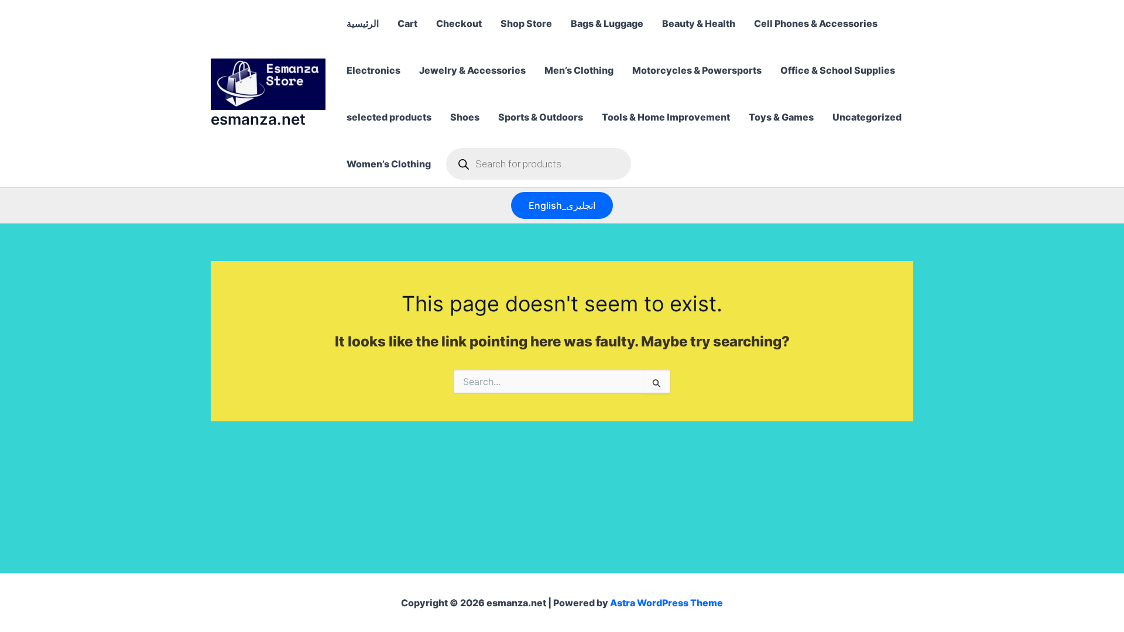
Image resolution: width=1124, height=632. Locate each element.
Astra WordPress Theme (666, 603)
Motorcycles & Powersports (697, 70)
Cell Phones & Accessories (816, 23)
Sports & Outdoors (540, 117)
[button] (562, 205)
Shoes (464, 117)
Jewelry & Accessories (472, 70)
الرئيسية (363, 23)
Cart (407, 23)
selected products (389, 117)
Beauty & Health (698, 23)
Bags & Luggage (607, 23)
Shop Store (526, 23)
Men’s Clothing (579, 70)
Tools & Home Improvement (666, 117)
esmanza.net (258, 119)
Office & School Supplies (837, 70)
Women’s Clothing (389, 164)
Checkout (459, 23)
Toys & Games (781, 117)
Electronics (373, 70)
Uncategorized (867, 117)
